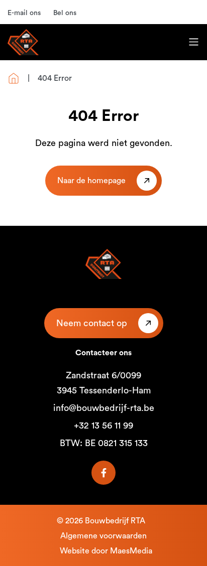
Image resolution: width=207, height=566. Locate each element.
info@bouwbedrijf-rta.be (103, 407)
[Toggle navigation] (193, 42)
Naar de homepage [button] (91, 181)
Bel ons (64, 13)
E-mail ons (24, 13)
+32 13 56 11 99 (103, 425)
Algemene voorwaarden (103, 536)
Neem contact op (91, 323)
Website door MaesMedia (106, 551)
